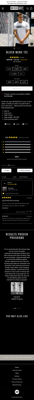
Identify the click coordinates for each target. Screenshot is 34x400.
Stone (24, 82)
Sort (15, 177)
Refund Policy (17, 385)
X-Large (14, 73)
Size (17, 65)
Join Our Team (17, 370)
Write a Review (27, 171)
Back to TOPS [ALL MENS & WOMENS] (18, 357)
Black (9, 82)
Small (9, 69)
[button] (17, 57)
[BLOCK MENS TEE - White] (7, 344)
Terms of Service (17, 382)
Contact (17, 376)
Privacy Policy (17, 379)
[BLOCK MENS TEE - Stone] (9, 344)
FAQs (17, 373)
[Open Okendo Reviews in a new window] (8, 165)
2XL (21, 73)
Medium (16, 69)
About (17, 367)
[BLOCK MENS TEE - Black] (5, 344)
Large (25, 69)
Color (17, 78)
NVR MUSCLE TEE (12, 189)
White (17, 82)
